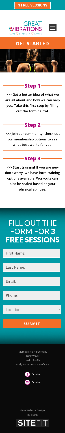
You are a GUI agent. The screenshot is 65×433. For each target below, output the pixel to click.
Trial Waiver (32, 356)
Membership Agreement (32, 351)
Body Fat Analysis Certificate (32, 364)
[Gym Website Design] (32, 422)
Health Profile (32, 360)
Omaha (35, 374)
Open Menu (53, 27)
